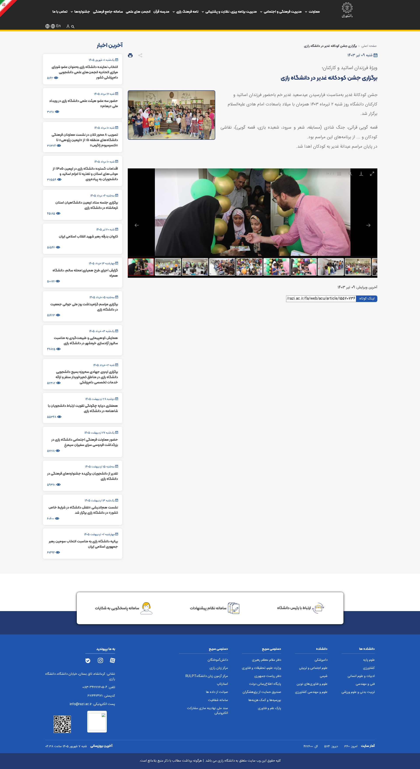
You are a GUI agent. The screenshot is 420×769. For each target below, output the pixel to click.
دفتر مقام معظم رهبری (266, 660)
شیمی (323, 676)
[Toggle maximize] (371, 173)
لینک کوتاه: (366, 298)
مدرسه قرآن (161, 11)
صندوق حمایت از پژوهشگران (262, 692)
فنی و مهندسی (365, 684)
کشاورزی (369, 668)
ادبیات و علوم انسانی (361, 676)
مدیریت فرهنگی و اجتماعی (283, 11)
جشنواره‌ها (82, 11)
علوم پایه (369, 660)
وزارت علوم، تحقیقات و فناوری (261, 668)
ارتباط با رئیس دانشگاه (294, 608)
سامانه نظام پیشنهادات (208, 608)
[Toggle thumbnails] (339, 173)
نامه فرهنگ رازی (187, 11)
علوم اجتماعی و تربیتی (313, 668)
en (58, 26)
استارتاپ (222, 684)
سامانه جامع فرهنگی (108, 11)
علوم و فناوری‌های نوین (312, 684)
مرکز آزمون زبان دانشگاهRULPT (206, 676)
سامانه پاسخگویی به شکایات (117, 608)
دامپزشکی (321, 660)
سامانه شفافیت (218, 700)
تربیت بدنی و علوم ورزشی (358, 692)
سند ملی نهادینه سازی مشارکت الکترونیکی (207, 711)
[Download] (360, 173)
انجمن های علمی (138, 11)
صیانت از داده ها (217, 692)
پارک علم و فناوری (269, 708)
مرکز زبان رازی (219, 668)
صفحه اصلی (369, 46)
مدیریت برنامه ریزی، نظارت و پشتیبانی (231, 11)
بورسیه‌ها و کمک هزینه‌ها (264, 700)
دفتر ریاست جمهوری (267, 676)
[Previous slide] (136, 225)
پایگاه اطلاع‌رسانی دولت (265, 684)
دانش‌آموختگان (218, 660)
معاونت (314, 11)
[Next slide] (368, 225)
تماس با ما (59, 11)
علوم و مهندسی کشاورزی (311, 692)
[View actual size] (350, 173)
